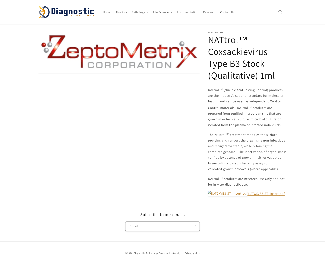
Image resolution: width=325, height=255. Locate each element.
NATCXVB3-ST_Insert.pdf (266, 193)
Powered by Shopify (170, 252)
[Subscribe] (195, 226)
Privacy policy (192, 252)
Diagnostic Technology (146, 252)
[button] (140, 12)
